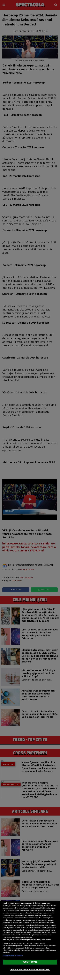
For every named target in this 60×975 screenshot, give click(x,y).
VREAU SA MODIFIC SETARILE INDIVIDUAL (30, 970)
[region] (30, 938)
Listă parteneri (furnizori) (13, 955)
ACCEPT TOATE (30, 962)
